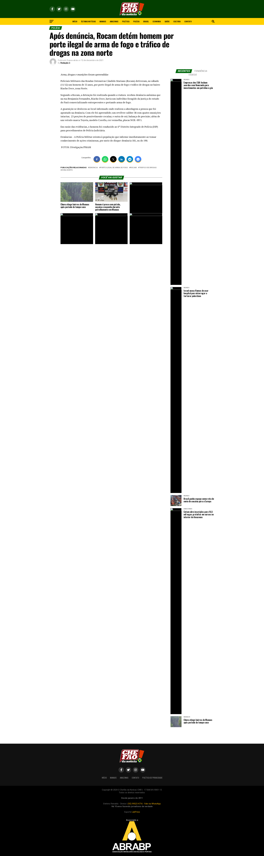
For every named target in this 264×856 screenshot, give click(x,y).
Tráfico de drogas (147, 168)
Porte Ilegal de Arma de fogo (114, 168)
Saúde (167, 21)
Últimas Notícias (88, 21)
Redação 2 (65, 63)
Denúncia (93, 168)
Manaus (103, 21)
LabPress (136, 812)
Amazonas (114, 21)
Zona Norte (67, 170)
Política (125, 21)
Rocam (133, 168)
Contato (188, 21)
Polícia (136, 21)
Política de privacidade (152, 777)
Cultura (177, 21)
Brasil (146, 21)
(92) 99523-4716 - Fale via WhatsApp (144, 804)
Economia (157, 21)
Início (74, 21)
